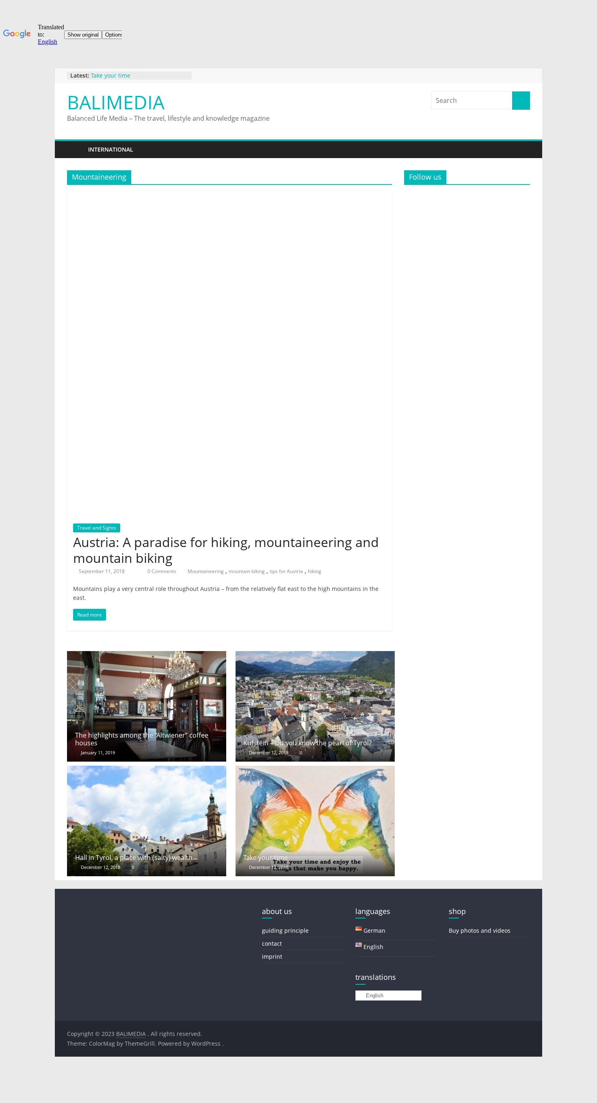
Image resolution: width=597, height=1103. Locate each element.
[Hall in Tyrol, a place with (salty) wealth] (146, 770)
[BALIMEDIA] (75, 149)
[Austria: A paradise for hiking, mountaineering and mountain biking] (229, 195)
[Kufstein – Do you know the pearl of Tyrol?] (315, 655)
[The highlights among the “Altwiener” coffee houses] (146, 655)
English (373, 995)
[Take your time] (315, 770)
